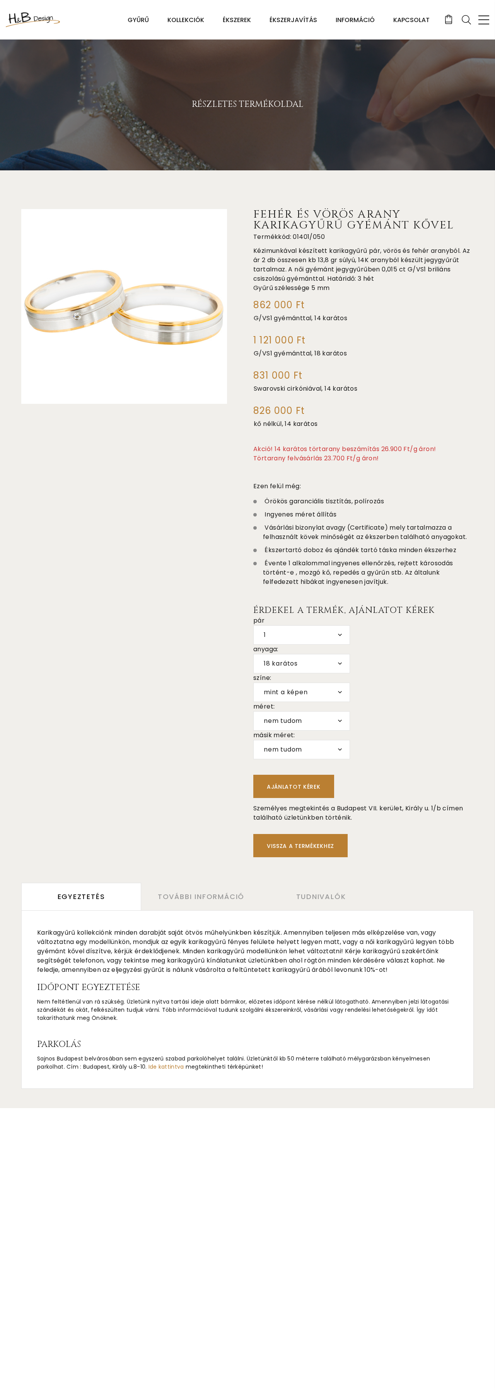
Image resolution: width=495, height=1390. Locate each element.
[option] (124, 306)
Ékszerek (237, 19)
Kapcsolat (411, 19)
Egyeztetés (81, 896)
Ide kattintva (166, 1067)
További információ (201, 896)
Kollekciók (185, 19)
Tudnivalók (321, 896)
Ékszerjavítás (293, 19)
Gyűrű (138, 19)
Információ (355, 19)
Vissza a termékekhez (300, 846)
